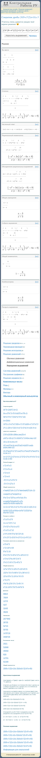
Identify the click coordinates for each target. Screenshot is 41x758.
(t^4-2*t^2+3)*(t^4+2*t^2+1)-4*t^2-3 (17, 537)
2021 (5, 644)
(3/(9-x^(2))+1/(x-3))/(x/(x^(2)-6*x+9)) (12, 12)
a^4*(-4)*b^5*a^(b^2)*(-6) (13, 534)
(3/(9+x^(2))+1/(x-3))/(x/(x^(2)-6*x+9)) (18, 742)
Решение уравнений (25, 9)
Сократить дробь (22, 11)
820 (4, 654)
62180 (5, 662)
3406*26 (6, 637)
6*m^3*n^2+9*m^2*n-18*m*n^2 (15, 555)
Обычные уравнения (15, 358)
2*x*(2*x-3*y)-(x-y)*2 (11, 527)
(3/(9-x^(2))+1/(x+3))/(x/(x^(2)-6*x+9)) (18, 731)
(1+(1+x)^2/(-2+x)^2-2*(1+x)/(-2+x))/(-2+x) (19, 507)
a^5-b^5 (6, 544)
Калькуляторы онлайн (10, 9)
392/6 (5, 612)
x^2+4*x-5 (7, 465)
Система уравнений (11, 371)
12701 (5, 658)
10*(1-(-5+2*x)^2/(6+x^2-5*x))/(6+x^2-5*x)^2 (20, 424)
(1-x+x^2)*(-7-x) (9, 523)
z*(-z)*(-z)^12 (8, 530)
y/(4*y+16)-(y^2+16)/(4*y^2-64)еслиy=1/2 (19, 438)
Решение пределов (11, 343)
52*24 (5, 626)
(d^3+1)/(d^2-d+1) (10, 410)
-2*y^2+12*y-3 (9, 484)
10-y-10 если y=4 (10, 442)
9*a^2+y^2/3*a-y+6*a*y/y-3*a (15, 498)
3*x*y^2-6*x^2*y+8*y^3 (12, 562)
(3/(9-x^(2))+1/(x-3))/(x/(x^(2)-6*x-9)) (17, 746)
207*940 (6, 619)
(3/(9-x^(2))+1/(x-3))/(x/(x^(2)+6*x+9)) (18, 739)
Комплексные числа (12, 382)
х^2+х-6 (6, 473)
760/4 (5, 598)
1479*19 (6, 633)
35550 (5, 651)
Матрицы (7, 389)
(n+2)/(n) (6, 421)
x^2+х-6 (6, 476)
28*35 (5, 622)
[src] (36, 50)
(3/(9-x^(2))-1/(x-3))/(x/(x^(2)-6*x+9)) (17, 735)
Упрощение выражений (8, 11)
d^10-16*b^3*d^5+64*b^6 (13, 587)
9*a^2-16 (7, 551)
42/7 (5, 605)
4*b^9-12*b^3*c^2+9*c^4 (13, 583)
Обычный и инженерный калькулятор (20, 396)
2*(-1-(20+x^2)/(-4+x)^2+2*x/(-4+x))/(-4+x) (19, 428)
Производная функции (12, 347)
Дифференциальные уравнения (20, 362)
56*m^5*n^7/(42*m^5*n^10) (14, 417)
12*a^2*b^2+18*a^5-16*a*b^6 (15, 569)
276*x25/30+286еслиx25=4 (14, 435)
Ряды (5, 385)
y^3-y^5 (6, 580)
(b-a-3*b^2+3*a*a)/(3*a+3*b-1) (15, 413)
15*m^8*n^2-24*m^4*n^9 (13, 576)
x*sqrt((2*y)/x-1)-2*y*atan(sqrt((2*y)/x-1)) (19, 490)
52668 (5, 647)
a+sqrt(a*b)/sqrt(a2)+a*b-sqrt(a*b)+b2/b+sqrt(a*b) (13, 502)
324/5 (5, 608)
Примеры (33, 36)
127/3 (5, 601)
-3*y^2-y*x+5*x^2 (10, 480)
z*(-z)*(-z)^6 (8, 519)
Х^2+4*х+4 (7, 469)
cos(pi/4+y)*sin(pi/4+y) (12, 494)
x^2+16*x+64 (8, 548)
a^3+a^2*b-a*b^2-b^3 (12, 559)
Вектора (6, 392)
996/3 (5, 594)
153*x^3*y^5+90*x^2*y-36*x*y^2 (16, 573)
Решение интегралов (12, 350)
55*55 (5, 630)
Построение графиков (12, 374)
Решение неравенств (12, 378)
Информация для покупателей (16, 750)
